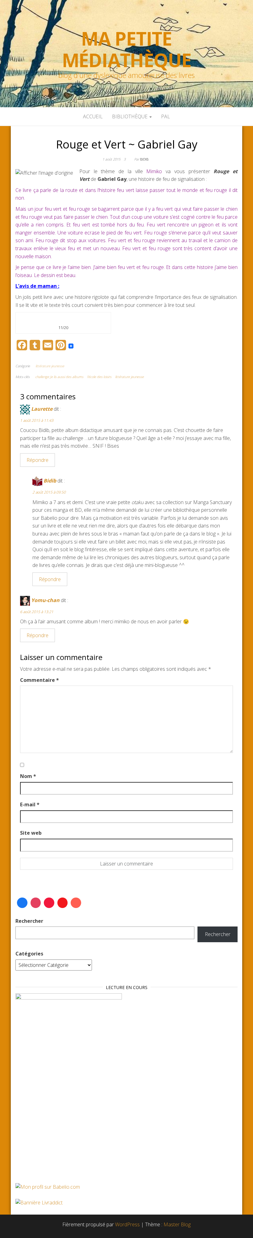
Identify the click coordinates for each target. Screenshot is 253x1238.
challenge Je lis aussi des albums (59, 376)
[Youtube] (62, 903)
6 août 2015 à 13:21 (36, 611)
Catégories (29, 953)
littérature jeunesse (49, 366)
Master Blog (177, 1224)
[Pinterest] (49, 903)
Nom (28, 776)
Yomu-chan (45, 600)
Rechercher (29, 921)
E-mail (29, 804)
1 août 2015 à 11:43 (36, 420)
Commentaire (39, 680)
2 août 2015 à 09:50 (49, 492)
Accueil (93, 116)
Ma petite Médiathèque (126, 49)
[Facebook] (22, 903)
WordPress (127, 1224)
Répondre (37, 460)
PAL (165, 116)
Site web (31, 832)
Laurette (41, 408)
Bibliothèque (130, 116)
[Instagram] (36, 903)
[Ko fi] (76, 903)
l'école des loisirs (99, 376)
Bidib (144, 159)
